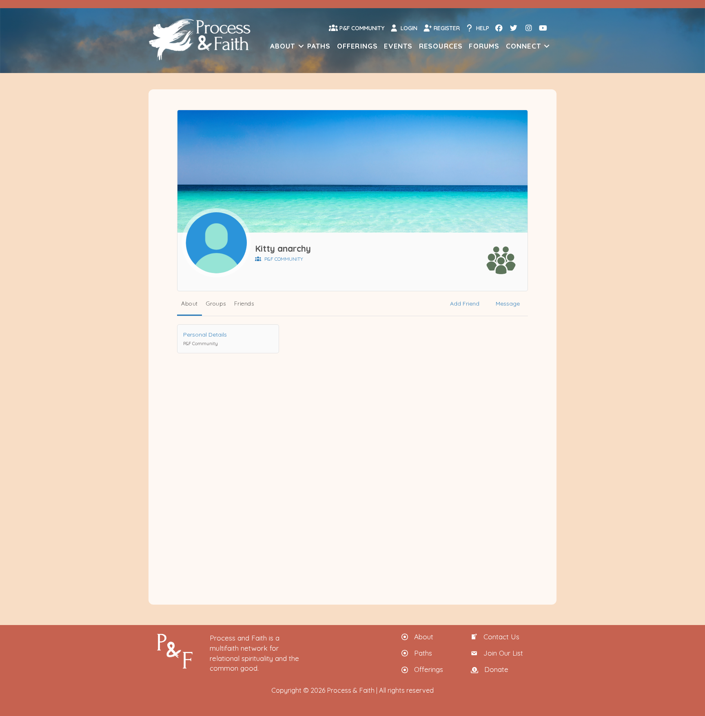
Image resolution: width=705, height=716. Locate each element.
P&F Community (361, 28)
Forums (484, 46)
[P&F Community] (501, 260)
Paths (319, 46)
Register (446, 28)
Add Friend (464, 303)
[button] (301, 45)
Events (398, 46)
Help (481, 28)
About (282, 46)
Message (508, 303)
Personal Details (205, 338)
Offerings (357, 46)
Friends (244, 303)
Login (408, 28)
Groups (216, 303)
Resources (441, 46)
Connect (523, 46)
